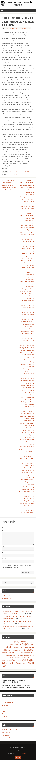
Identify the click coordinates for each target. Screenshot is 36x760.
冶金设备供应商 (19, 648)
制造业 (6, 650)
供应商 (11, 645)
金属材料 (10, 658)
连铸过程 (29, 655)
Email (4, 552)
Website (4, 559)
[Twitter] (19, 757)
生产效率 (20, 172)
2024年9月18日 (14, 28)
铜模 (11, 660)
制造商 (29, 650)
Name (4, 546)
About (4, 700)
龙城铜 (30, 663)
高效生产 (20, 663)
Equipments (5, 705)
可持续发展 (12, 653)
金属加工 (6, 658)
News (3, 711)
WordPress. (24, 753)
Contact (4, 716)
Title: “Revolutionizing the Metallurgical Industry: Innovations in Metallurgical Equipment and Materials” (9, 185)
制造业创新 (22, 650)
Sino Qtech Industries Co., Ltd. (11, 729)
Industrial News (25, 28)
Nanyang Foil (6, 738)
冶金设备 (16, 172)
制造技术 (6, 653)
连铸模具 (23, 655)
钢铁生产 (26, 658)
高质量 (25, 663)
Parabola (17, 753)
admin (6, 28)
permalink (14, 174)
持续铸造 (23, 653)
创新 (26, 647)
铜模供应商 (17, 661)
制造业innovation (13, 650)
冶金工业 (16, 645)
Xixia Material (6, 732)
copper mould (6, 642)
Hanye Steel (5, 735)
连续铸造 (7, 655)
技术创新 (18, 653)
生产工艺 (28, 653)
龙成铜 (4, 666)
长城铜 (28, 172)
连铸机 (19, 655)
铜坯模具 (31, 658)
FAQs (3, 708)
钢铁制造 (21, 658)
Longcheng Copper (18, 642)
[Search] (32, 583)
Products (4, 714)
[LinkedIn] (16, 757)
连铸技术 (15, 655)
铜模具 (24, 172)
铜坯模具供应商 (5, 660)
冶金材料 (11, 172)
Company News (6, 595)
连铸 (10, 655)
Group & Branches (7, 703)
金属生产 (16, 658)
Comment (5, 531)
